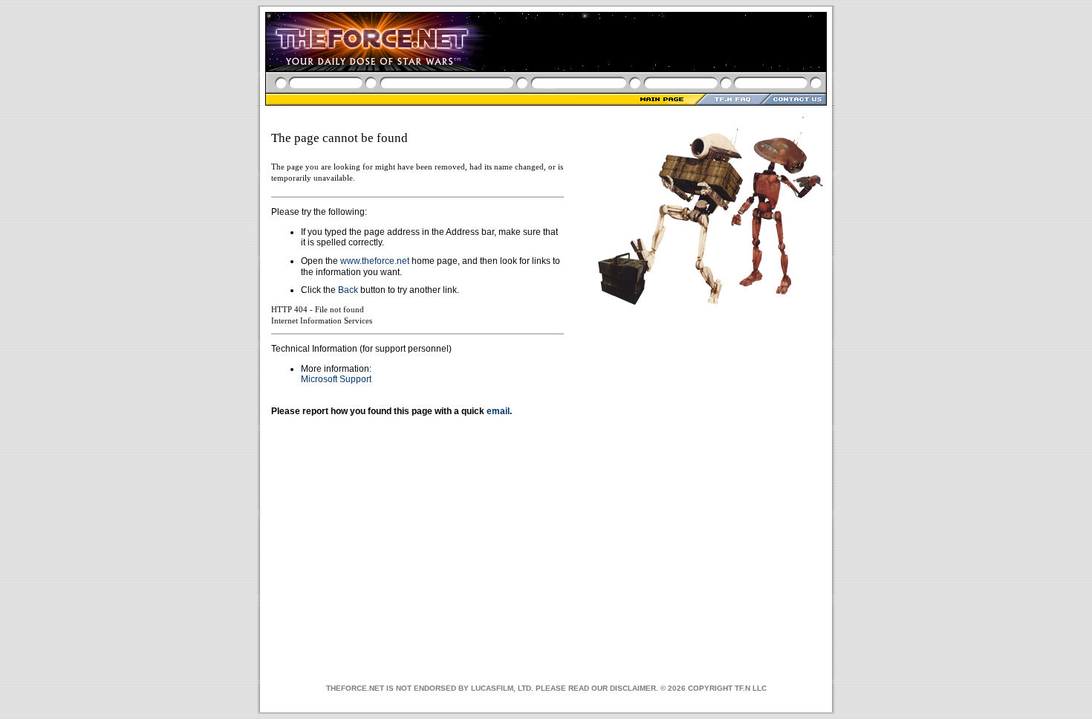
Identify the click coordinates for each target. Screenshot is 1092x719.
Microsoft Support (336, 379)
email (498, 411)
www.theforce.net (374, 261)
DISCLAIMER (633, 688)
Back (348, 290)
